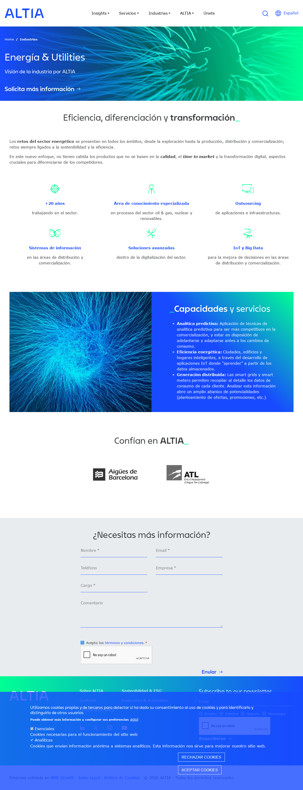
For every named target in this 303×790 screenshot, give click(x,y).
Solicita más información (40, 89)
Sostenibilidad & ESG (141, 691)
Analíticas (44, 740)
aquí (134, 719)
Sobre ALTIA (91, 691)
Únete (209, 13)
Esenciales (44, 729)
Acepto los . (115, 643)
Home (9, 39)
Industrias (29, 39)
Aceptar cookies (200, 770)
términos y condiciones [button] (124, 643)
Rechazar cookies (201, 757)
